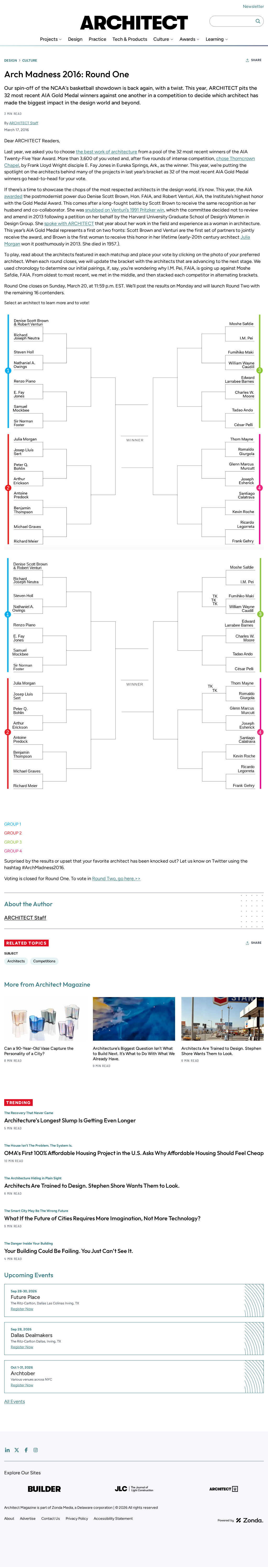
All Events (14, 1401)
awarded (13, 196)
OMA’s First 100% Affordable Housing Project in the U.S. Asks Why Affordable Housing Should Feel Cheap (134, 1153)
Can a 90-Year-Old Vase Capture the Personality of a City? (39, 1051)
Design (75, 39)
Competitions (44, 961)
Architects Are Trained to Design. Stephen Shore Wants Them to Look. (221, 1051)
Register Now (22, 1309)
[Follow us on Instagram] (35, 1450)
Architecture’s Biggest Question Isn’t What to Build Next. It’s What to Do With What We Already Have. (134, 1053)
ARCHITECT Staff (23, 123)
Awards (187, 39)
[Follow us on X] (17, 1450)
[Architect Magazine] (134, 21)
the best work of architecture (106, 152)
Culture (161, 39)
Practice (97, 39)
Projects (49, 39)
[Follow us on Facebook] (26, 1450)
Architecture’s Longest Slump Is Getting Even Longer (70, 1120)
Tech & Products (130, 39)
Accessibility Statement (113, 1518)
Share (256, 60)
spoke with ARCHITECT (69, 223)
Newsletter (253, 6)
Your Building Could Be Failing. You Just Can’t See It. (68, 1250)
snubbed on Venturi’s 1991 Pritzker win (124, 210)
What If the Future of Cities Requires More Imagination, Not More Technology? (102, 1218)
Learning (215, 39)
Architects (16, 961)
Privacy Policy (77, 1518)
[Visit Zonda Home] (240, 1517)
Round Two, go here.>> (116, 878)
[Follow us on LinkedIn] (7, 1450)
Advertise (28, 1518)
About (9, 1518)
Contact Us (50, 1518)
